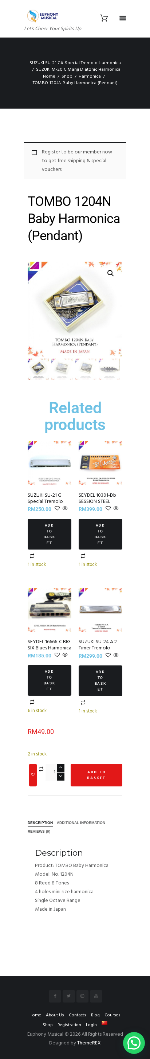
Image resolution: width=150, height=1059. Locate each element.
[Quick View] (65, 509)
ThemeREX (89, 1043)
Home (49, 76)
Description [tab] (40, 823)
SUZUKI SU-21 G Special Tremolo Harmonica (45, 501)
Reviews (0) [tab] (39, 831)
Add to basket (50, 534)
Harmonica (90, 76)
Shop (67, 76)
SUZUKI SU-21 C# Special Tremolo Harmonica (75, 63)
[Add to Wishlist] (33, 775)
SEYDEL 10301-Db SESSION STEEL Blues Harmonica (97, 501)
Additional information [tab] (81, 823)
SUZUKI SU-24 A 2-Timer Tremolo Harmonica (99, 648)
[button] (110, 273)
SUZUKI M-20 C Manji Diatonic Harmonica (78, 69)
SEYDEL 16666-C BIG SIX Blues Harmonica (49, 645)
